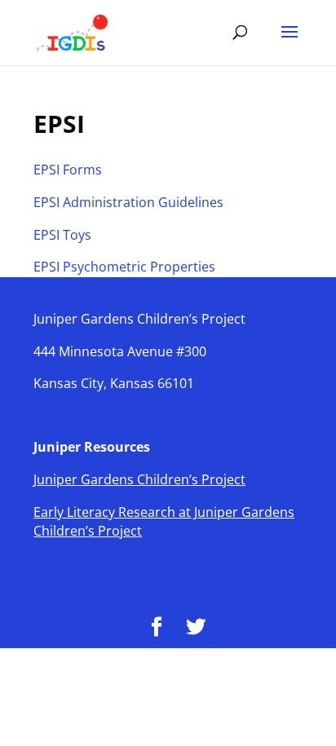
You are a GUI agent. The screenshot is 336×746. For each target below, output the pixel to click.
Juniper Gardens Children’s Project (139, 479)
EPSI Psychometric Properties (124, 267)
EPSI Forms (67, 170)
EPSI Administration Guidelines (128, 202)
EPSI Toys (62, 235)
